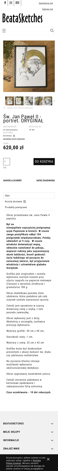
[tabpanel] (29, 310)
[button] (4, 30)
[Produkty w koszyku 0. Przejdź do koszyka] (52, 19)
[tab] (29, 196)
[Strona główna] (22, 17)
